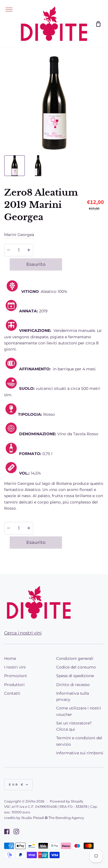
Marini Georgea (19, 234)
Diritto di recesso (73, 684)
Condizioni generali (74, 658)
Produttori (14, 684)
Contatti (12, 693)
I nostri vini (15, 667)
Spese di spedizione (75, 675)
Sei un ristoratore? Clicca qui (74, 726)
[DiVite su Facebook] (7, 831)
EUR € (16, 784)
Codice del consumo (76, 667)
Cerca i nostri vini (23, 633)
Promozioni (15, 675)
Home (10, 658)
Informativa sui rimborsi (79, 752)
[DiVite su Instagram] (16, 831)
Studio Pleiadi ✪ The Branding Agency (52, 818)
